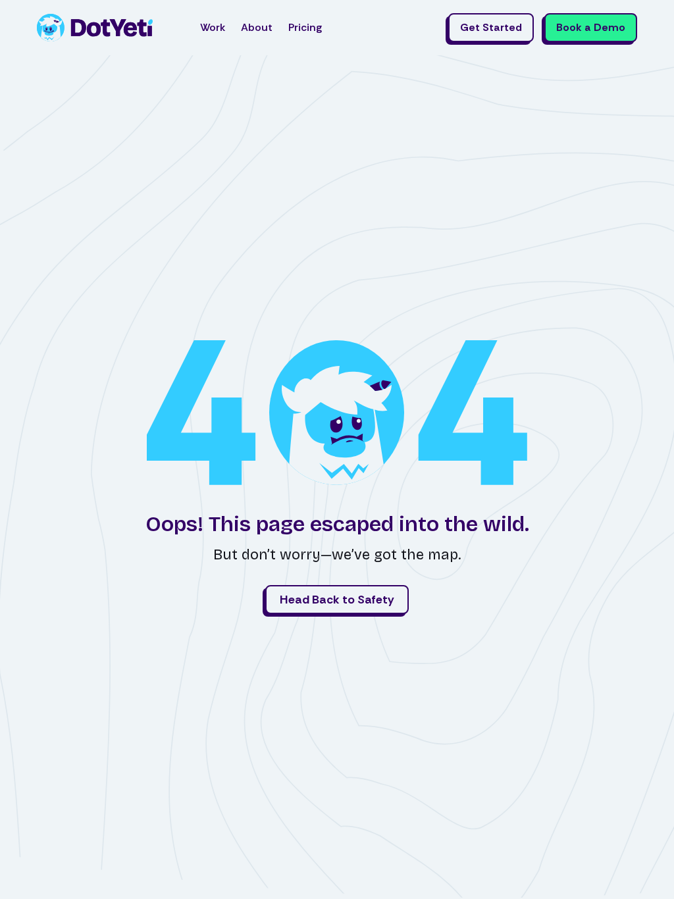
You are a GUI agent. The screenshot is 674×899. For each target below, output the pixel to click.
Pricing (305, 27)
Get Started (491, 27)
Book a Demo (590, 27)
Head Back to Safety (337, 599)
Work (212, 27)
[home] (95, 27)
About (256, 27)
